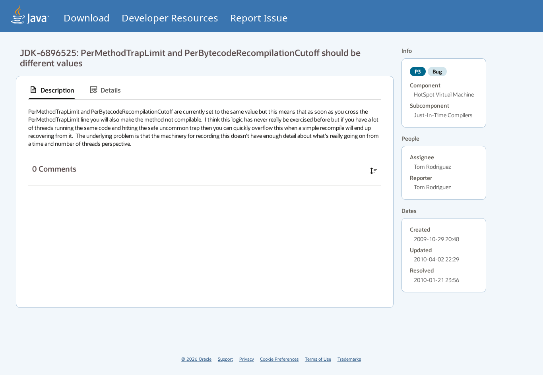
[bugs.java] (30, 14)
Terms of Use (318, 359)
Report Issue (259, 17)
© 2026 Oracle (196, 359)
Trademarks (349, 359)
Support (225, 359)
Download (87, 17)
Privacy (246, 359)
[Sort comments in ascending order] (373, 171)
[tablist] (204, 90)
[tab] (51, 89)
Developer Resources (170, 17)
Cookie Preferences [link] (279, 359)
